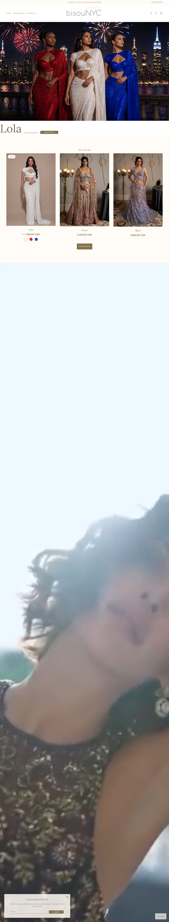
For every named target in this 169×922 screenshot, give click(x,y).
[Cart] (161, 13)
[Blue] (36, 239)
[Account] (151, 13)
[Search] (156, 13)
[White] (25, 239)
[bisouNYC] (84, 13)
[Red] (31, 239)
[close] (67, 897)
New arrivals (84, 150)
